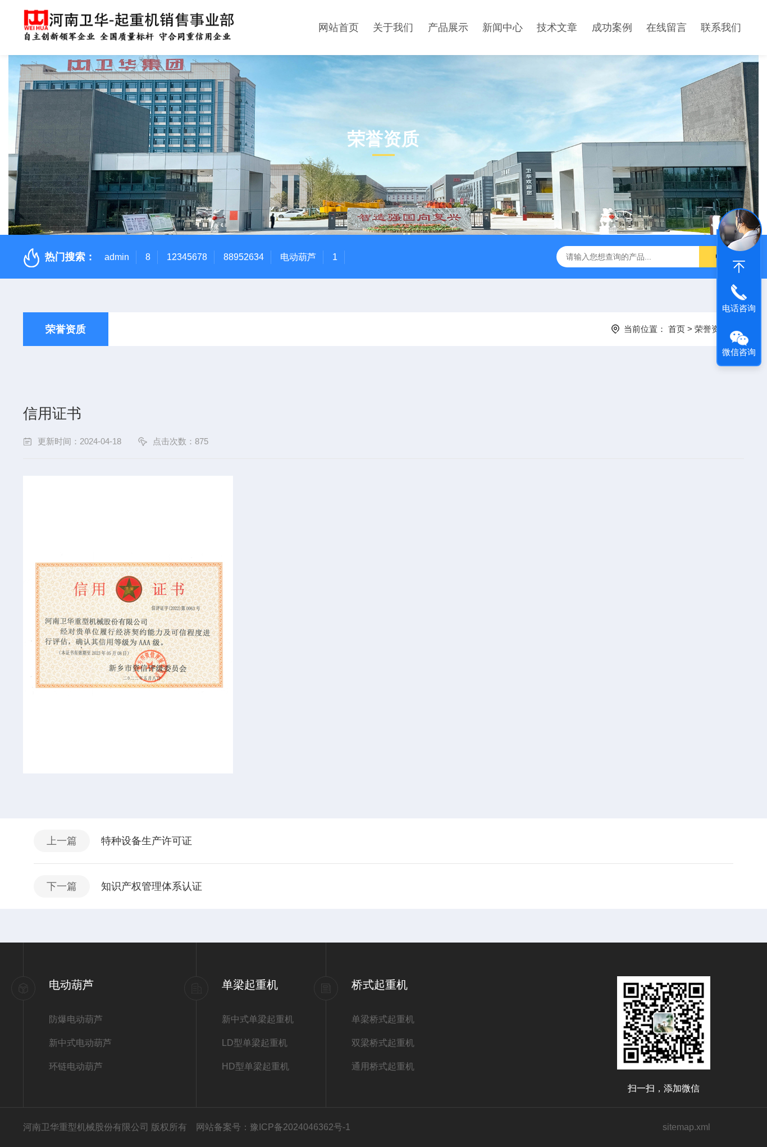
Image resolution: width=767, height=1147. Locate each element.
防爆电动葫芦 (76, 1019)
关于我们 (393, 27)
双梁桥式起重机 (382, 1043)
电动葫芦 (298, 257)
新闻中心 (502, 27)
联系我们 (721, 27)
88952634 (243, 257)
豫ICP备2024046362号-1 (300, 1127)
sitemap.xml (686, 1127)
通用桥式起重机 (382, 1066)
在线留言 (666, 27)
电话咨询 (739, 308)
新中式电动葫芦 (80, 1043)
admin (116, 257)
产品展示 (448, 27)
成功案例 (612, 27)
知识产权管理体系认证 (151, 886)
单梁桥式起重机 (382, 1019)
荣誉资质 (65, 329)
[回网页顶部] (739, 267)
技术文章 (557, 27)
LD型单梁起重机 (254, 1043)
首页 (676, 329)
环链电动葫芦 (76, 1066)
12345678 (187, 257)
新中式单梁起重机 (258, 1019)
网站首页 (338, 27)
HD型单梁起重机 (255, 1066)
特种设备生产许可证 (146, 840)
